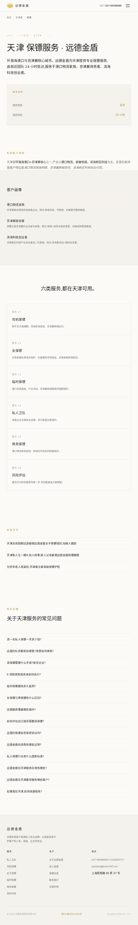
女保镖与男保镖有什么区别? (24, 698)
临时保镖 (18, 382)
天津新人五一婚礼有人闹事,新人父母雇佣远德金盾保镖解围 (43, 555)
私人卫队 (18, 413)
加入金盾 (54, 866)
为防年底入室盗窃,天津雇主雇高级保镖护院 (33, 566)
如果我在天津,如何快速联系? (24, 791)
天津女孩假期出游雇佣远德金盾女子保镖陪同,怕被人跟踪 (41, 543)
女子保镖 (11, 873)
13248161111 (117, 859)
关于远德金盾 (56, 859)
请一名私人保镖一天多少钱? (24, 639)
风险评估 (18, 475)
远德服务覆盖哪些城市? (21, 709)
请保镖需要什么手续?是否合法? (26, 662)
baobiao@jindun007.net (105, 866)
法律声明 (54, 886)
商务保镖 (18, 444)
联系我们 (54, 879)
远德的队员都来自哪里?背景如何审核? (30, 651)
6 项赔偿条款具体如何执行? (24, 674)
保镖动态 (54, 873)
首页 (9, 17)
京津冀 (19, 17)
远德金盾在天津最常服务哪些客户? (28, 779)
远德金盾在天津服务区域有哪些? (27, 768)
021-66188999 (100, 859)
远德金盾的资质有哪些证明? (24, 744)
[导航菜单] (128, 5)
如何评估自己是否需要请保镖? (25, 721)
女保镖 (17, 351)
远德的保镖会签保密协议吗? (24, 733)
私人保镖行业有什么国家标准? (25, 756)
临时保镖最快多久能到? (21, 686)
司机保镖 (18, 319)
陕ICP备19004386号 (72, 914)
